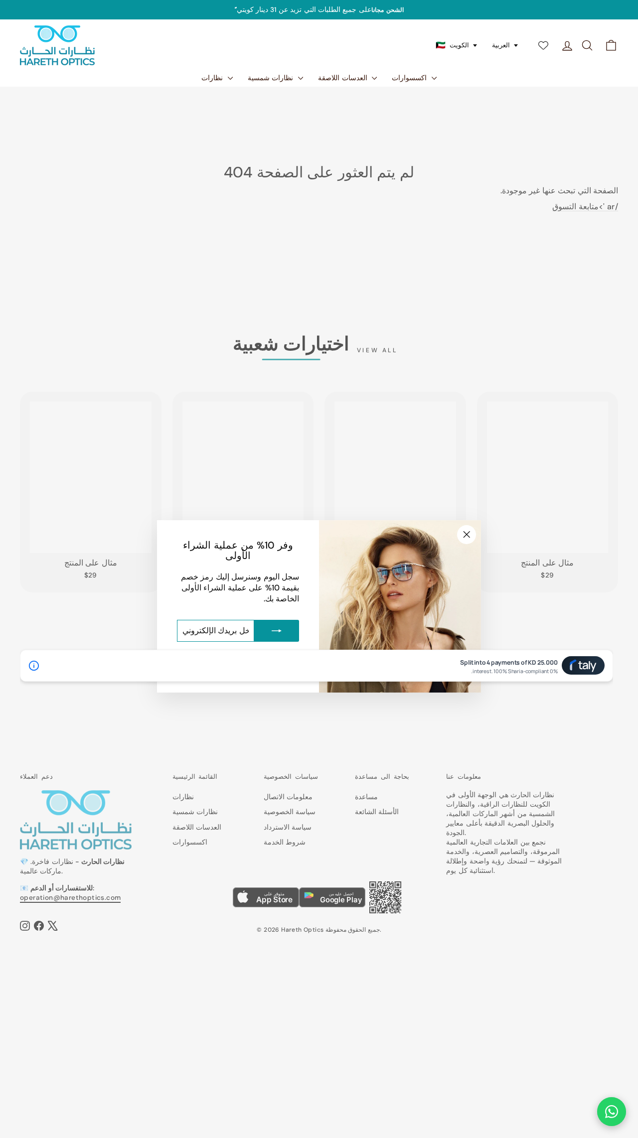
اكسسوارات (410, 77)
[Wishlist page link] (543, 45)
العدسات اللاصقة (343, 77)
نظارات (213, 77)
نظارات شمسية (272, 77)
